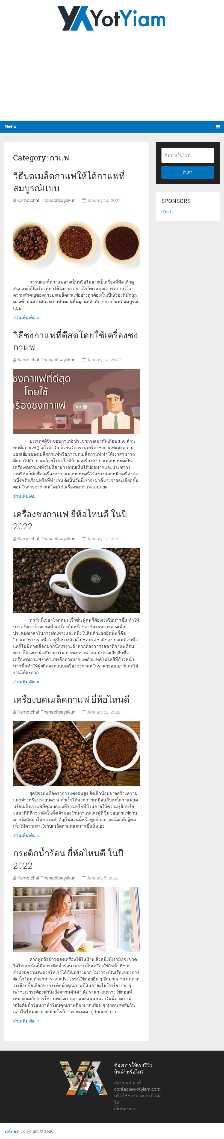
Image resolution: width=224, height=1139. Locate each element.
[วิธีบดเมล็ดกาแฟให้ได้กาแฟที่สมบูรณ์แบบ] (76, 242)
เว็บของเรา (124, 1108)
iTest (166, 211)
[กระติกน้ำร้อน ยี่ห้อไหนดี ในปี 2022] (76, 919)
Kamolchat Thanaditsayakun (46, 200)
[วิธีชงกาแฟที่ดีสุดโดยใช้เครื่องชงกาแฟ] (76, 401)
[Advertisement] (112, 79)
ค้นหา (188, 172)
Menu (10, 126)
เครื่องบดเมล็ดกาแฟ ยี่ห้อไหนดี (71, 699)
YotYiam (11, 1131)
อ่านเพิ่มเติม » (26, 317)
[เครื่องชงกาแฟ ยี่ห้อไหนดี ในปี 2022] (76, 580)
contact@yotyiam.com (137, 1089)
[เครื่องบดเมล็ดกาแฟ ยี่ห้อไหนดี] (76, 753)
